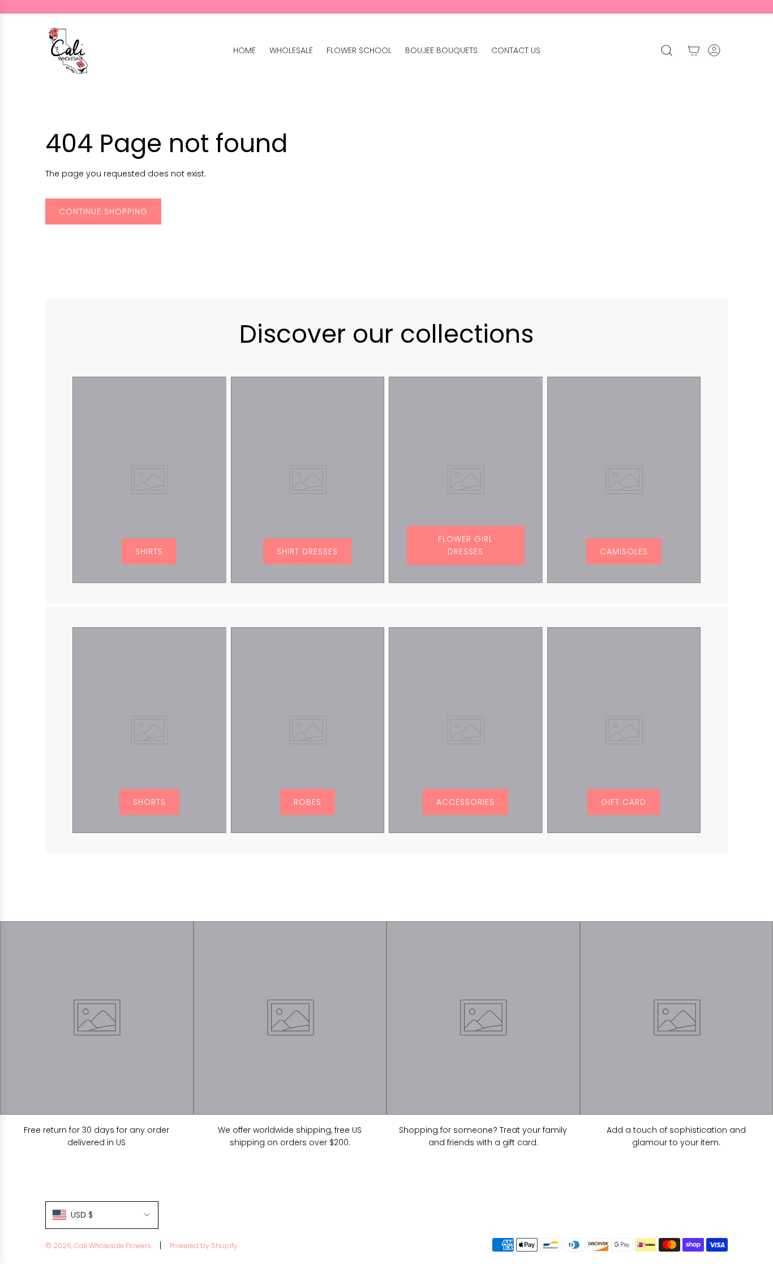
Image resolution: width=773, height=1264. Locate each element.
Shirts (149, 551)
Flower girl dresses (465, 545)
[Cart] (693, 50)
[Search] (666, 50)
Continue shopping (103, 211)
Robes (307, 802)
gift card (623, 802)
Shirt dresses (307, 551)
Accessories (465, 802)
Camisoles (624, 551)
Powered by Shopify (204, 1245)
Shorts (149, 802)
